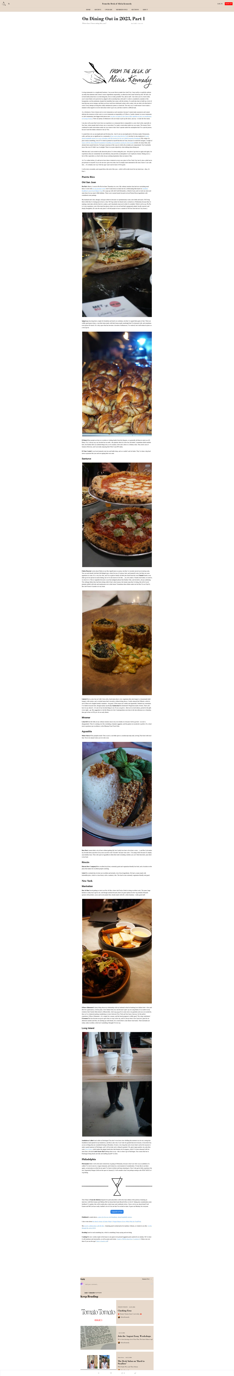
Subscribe (92, 1292)
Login (86, 1292)
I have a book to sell (102, 1241)
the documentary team (98, 188)
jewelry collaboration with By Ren (94, 1226)
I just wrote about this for (118, 136)
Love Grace (88, 1149)
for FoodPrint (136, 1221)
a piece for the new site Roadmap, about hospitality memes (115, 1217)
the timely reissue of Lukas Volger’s (103, 1221)
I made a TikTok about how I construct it (128, 1239)
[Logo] (3, 3)
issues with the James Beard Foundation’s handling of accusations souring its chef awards (108, 143)
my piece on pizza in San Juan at (120, 116)
